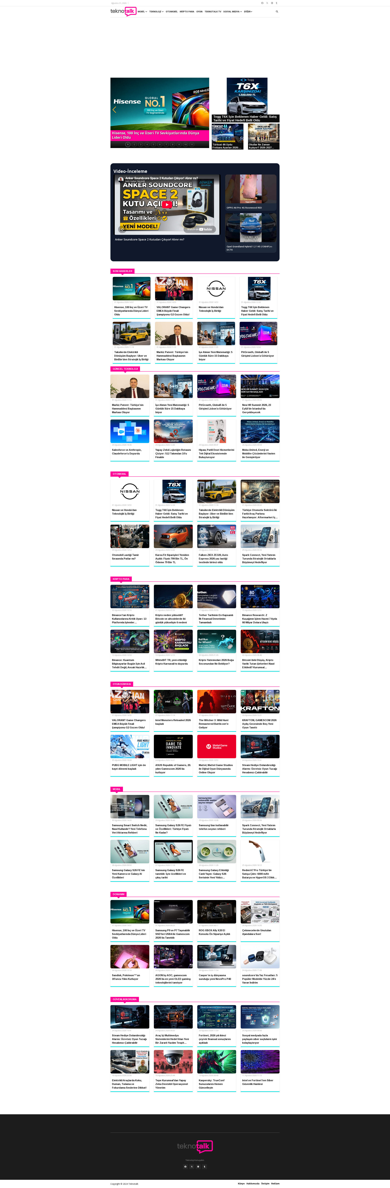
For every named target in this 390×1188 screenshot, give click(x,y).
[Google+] (198, 1166)
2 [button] (134, 144)
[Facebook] (185, 1166)
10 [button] (185, 144)
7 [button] (166, 144)
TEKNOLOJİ (155, 11)
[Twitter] (191, 1166)
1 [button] (127, 144)
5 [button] (153, 144)
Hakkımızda (252, 1183)
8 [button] (172, 144)
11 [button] (192, 144)
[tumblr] (204, 1166)
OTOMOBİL (172, 11)
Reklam (275, 1183)
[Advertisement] (195, 49)
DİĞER (247, 11)
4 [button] (147, 144)
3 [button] (140, 144)
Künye (241, 1183)
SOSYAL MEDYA (231, 11)
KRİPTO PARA (187, 11)
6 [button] (159, 144)
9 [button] (179, 144)
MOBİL (141, 11)
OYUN (199, 11)
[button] (114, 109)
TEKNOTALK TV (213, 11)
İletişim (265, 1183)
